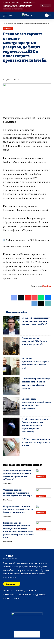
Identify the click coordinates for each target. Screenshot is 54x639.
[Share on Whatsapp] (27, 67)
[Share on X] (10, 67)
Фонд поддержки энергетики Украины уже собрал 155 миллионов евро (17, 492)
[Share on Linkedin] (32, 67)
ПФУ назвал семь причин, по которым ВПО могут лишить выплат (36, 442)
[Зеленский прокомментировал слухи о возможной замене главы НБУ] (11, 366)
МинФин (46, 286)
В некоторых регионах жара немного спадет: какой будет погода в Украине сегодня (36, 383)
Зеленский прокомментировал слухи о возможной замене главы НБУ (35, 363)
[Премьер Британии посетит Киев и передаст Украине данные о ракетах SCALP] (11, 325)
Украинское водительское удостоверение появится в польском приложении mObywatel (17, 475)
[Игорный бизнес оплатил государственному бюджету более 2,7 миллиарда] (43, 509)
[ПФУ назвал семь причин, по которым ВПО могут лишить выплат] (11, 447)
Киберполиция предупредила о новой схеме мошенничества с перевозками (36, 403)
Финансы (7, 28)
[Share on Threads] (10, 73)
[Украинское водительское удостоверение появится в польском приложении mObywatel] (43, 473)
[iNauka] (27, 15)
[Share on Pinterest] (21, 67)
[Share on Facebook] (5, 67)
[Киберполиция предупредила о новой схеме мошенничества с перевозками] (11, 406)
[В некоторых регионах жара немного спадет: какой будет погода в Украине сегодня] (11, 386)
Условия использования (13, 8)
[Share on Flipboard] (16, 67)
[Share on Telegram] (5, 73)
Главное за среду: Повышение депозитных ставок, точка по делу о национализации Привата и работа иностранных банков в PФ (18, 530)
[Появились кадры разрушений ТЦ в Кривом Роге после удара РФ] (11, 346)
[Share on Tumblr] (37, 67)
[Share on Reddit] (43, 67)
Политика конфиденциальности (17, 5)
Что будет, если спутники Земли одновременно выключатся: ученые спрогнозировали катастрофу (35, 425)
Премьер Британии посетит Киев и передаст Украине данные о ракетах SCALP (36, 321)
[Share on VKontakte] (48, 67)
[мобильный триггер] (5, 15)
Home (5, 23)
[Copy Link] (16, 73)
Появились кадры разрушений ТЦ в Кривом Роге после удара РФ (34, 341)
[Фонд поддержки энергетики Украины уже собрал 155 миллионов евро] (43, 492)
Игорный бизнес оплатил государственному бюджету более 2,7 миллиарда (18, 509)
